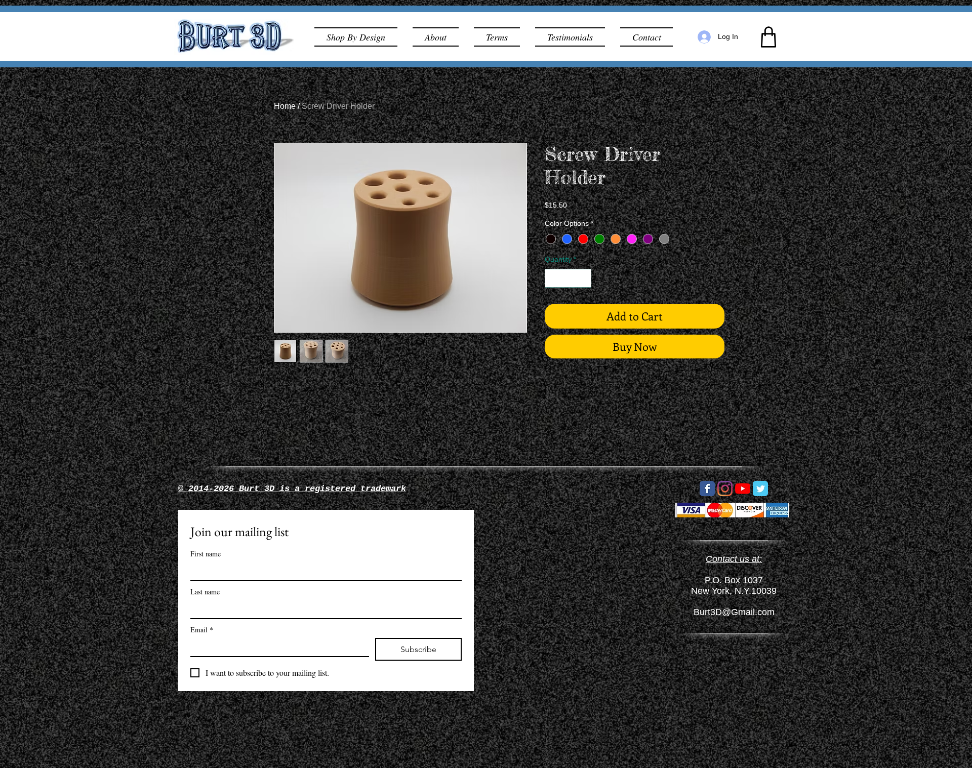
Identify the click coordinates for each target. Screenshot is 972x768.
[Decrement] (552, 278)
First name (205, 553)
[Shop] (768, 36)
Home (285, 106)
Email (201, 629)
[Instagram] (725, 488)
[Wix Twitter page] (760, 488)
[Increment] (583, 278)
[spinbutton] (568, 278)
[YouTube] (742, 488)
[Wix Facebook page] (707, 488)
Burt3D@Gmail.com (734, 612)
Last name (205, 591)
